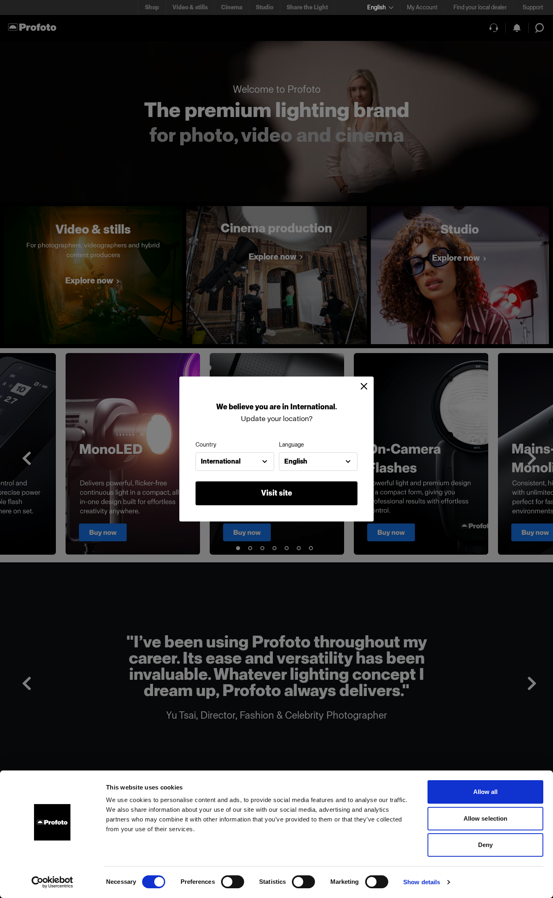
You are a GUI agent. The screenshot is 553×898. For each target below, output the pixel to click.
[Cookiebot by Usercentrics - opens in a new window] (52, 882)
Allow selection (486, 818)
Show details (421, 882)
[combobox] (235, 461)
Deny (485, 844)
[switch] (232, 881)
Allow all (485, 791)
